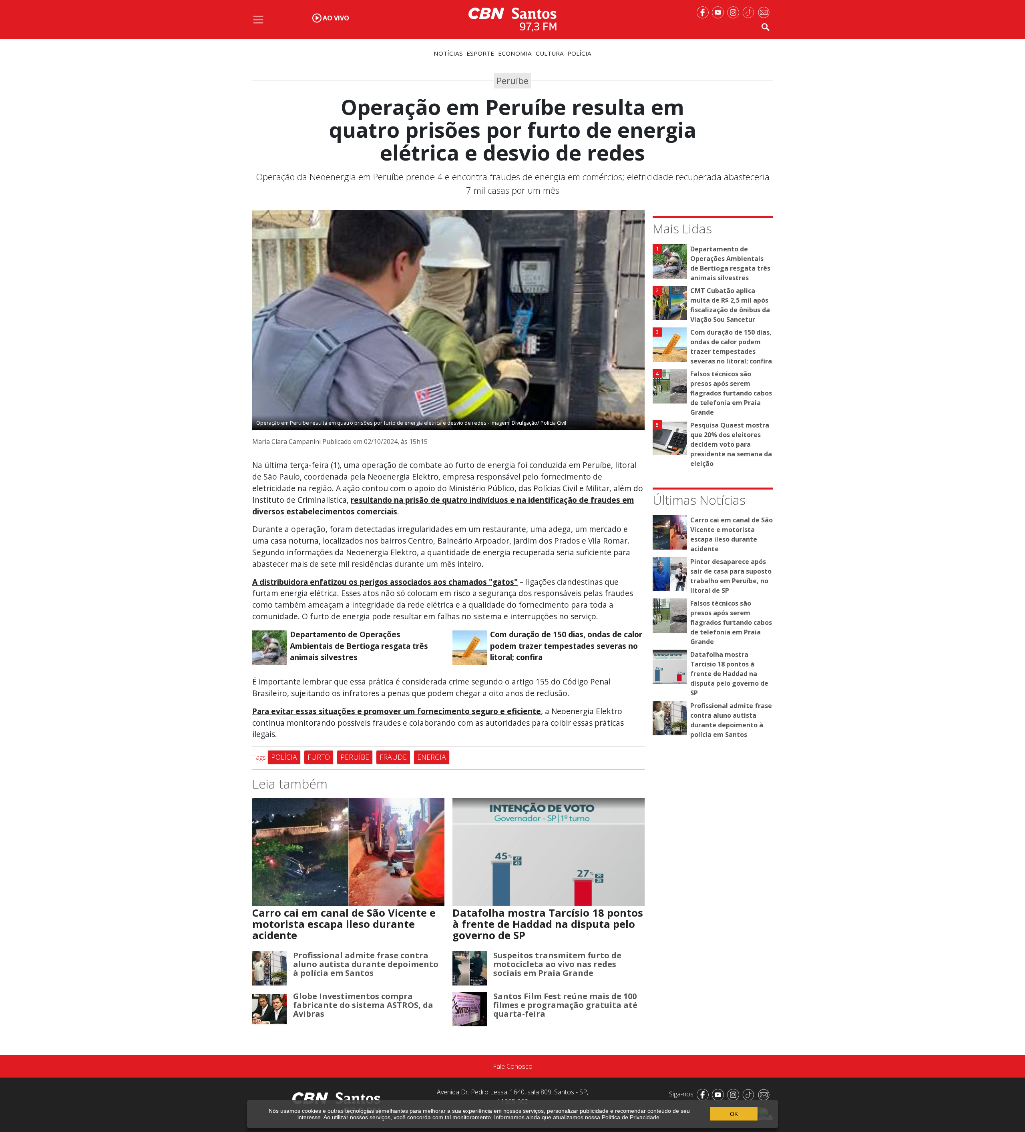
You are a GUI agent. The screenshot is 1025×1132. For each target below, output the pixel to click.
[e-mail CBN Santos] (765, 11)
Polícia (579, 53)
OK (734, 1114)
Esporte (480, 53)
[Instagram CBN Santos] (734, 11)
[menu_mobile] (258, 20)
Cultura (550, 53)
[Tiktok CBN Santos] (750, 11)
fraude (393, 757)
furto (319, 757)
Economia (515, 53)
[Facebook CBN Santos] (704, 11)
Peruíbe (354, 757)
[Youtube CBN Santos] (719, 11)
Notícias (448, 53)
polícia (284, 757)
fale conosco (513, 1066)
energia (431, 757)
